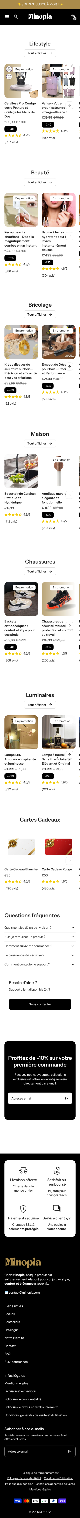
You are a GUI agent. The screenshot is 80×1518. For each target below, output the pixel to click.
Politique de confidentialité (22, 1399)
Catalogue (11, 1330)
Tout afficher (39, 53)
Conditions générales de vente (55, 1483)
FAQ (7, 1354)
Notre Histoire (14, 1338)
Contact (10, 1346)
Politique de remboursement (40, 1473)
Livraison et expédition (20, 1391)
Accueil (9, 1314)
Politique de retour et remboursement (31, 1407)
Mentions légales (16, 1383)
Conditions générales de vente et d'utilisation (35, 1415)
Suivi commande (16, 1362)
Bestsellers (12, 1322)
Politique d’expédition (19, 1483)
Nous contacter (40, 1004)
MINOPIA (45, 1512)
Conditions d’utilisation (58, 1478)
